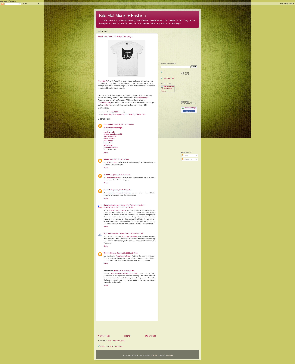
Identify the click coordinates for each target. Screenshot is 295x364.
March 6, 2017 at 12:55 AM (124, 124)
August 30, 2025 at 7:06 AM (124, 270)
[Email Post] (123, 112)
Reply (106, 152)
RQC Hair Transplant (112, 233)
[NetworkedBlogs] (189, 108)
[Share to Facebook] (106, 108)
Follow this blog (189, 111)
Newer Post (103, 336)
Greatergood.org (119, 114)
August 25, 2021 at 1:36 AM (121, 190)
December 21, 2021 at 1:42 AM (131, 233)
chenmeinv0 (108, 124)
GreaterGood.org (104, 102)
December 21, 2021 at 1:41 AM (122, 207)
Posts (185, 155)
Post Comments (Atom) (116, 340)
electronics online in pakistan (119, 193)
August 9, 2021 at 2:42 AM (120, 174)
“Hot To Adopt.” (143, 98)
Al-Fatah (107, 174)
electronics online (113, 178)
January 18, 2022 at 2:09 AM (127, 253)
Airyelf (155, 355)
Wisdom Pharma (110, 253)
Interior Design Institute (117, 210)
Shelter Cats (140, 114)
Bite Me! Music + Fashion (122, 15)
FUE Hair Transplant (129, 236)
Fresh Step (108, 114)
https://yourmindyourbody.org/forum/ (124, 273)
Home (127, 336)
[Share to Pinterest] (108, 108)
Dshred (106, 159)
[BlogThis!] (101, 108)
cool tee (106, 105)
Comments (187, 159)
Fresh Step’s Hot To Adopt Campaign (115, 36)
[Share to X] (103, 108)
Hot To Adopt (130, 114)
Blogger (170, 355)
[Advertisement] (126, 327)
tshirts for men (112, 162)
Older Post (150, 336)
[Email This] (99, 108)
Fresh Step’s (103, 81)
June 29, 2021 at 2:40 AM (119, 159)
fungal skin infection (123, 256)
